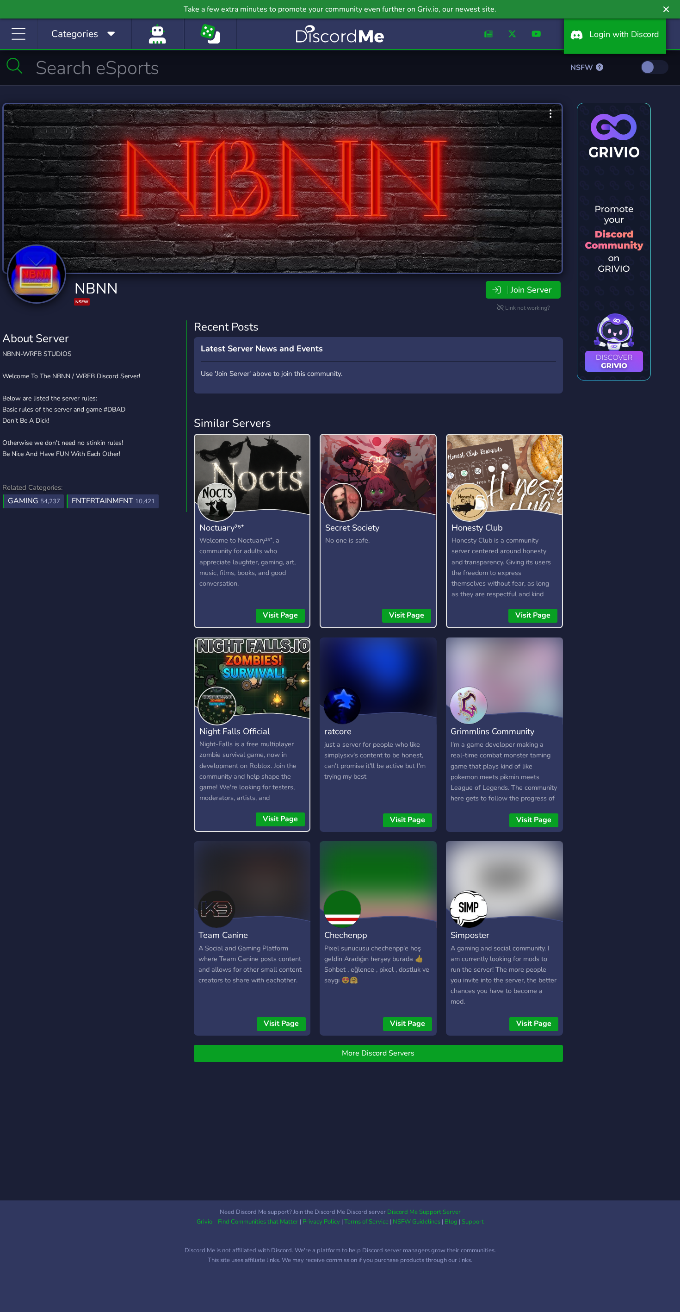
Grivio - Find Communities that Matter (247, 1222)
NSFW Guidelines (416, 1222)
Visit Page (280, 615)
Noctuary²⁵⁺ (221, 527)
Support (473, 1222)
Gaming (34, 501)
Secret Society (352, 527)
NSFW (582, 67)
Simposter (470, 935)
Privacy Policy (321, 1222)
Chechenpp (345, 935)
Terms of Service (366, 1222)
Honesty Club (477, 527)
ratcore (338, 731)
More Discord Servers (378, 1053)
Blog (451, 1222)
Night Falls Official (234, 731)
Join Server (531, 289)
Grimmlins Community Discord (492, 737)
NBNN (96, 289)
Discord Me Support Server (424, 1212)
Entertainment (113, 501)
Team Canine (223, 935)
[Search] (14, 66)
